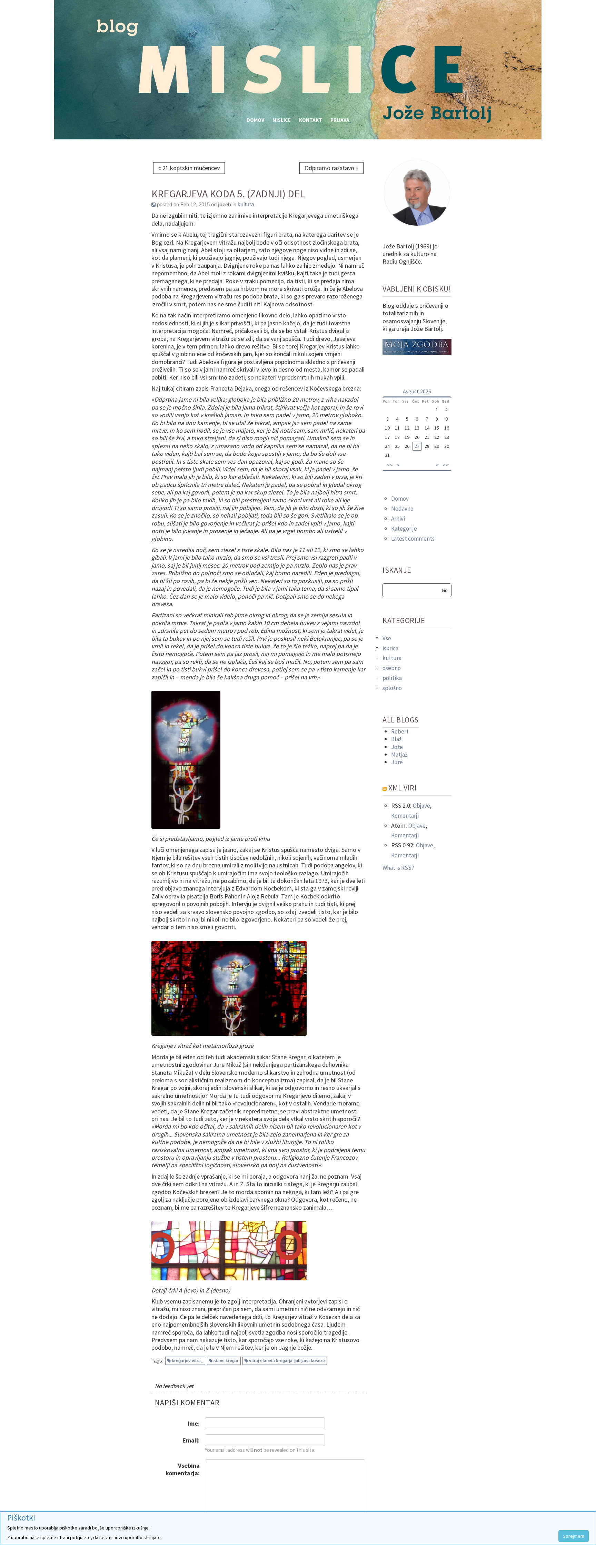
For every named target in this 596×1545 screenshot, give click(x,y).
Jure (397, 762)
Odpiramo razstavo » (331, 168)
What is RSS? (398, 868)
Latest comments (413, 538)
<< (389, 465)
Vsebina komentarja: (183, 1469)
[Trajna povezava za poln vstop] (153, 204)
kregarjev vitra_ (187, 1360)
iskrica (390, 648)
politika (392, 678)
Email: (191, 1440)
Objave (421, 805)
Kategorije (404, 528)
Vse (387, 638)
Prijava (339, 120)
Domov (255, 120)
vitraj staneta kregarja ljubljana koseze (287, 1360)
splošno (392, 688)
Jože (397, 747)
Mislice (281, 120)
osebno (392, 668)
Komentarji (405, 815)
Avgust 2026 (417, 391)
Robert (400, 731)
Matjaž (399, 754)
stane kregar (226, 1360)
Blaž (396, 739)
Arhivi (398, 518)
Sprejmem (573, 1536)
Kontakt (310, 120)
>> (446, 465)
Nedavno (402, 508)
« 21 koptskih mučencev (189, 168)
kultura (246, 204)
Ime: (194, 1423)
